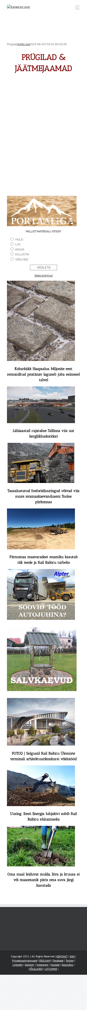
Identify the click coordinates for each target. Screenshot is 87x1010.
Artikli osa (23, 44)
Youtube (55, 964)
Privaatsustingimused (24, 960)
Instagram (42, 964)
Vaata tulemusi (43, 275)
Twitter (70, 960)
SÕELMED (21, 259)
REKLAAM (45, 960)
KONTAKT (62, 956)
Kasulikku (67, 964)
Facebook (58, 960)
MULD (19, 239)
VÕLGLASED (36, 969)
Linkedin (18, 964)
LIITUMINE (51, 969)
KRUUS (19, 249)
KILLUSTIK (22, 254)
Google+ (29, 964)
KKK (72, 956)
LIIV (17, 244)
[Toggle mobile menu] (77, 7)
